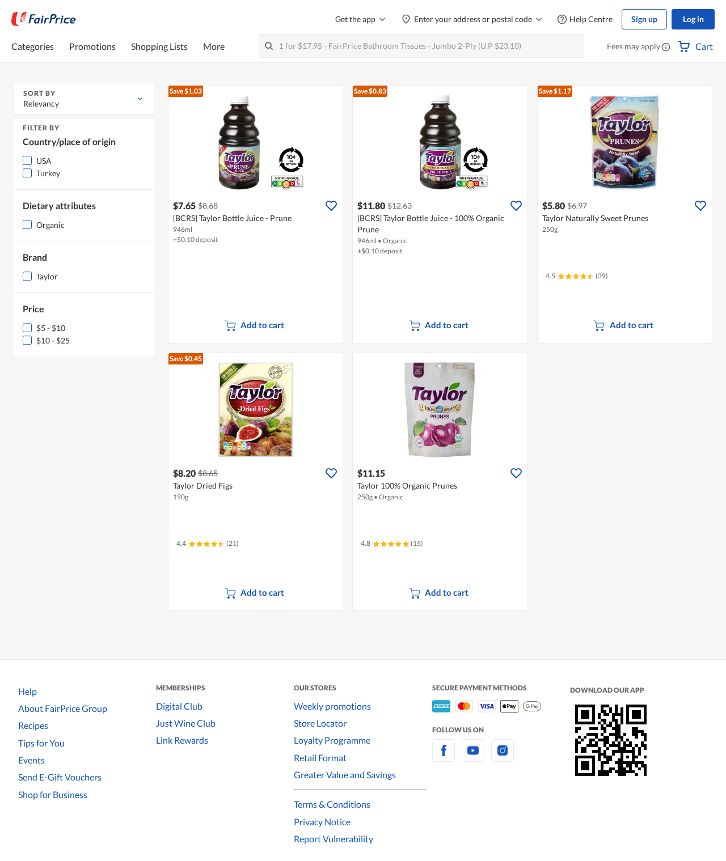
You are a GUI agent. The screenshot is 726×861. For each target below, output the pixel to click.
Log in (693, 19)
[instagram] (502, 757)
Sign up (644, 19)
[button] (665, 48)
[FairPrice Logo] (43, 19)
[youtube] (473, 757)
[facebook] (443, 757)
